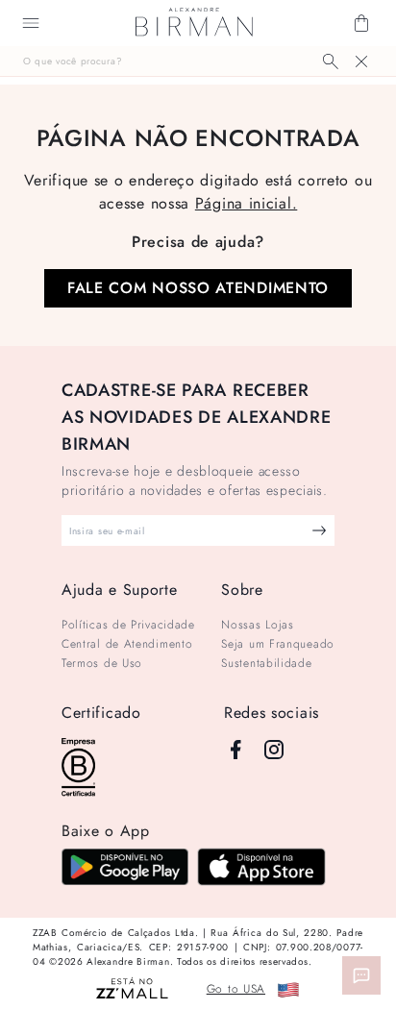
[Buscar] (330, 61)
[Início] (194, 23)
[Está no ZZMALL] (132, 989)
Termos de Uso (102, 663)
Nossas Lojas (257, 624)
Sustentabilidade (266, 663)
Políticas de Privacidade (128, 624)
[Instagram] (273, 749)
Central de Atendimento (127, 644)
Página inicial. (246, 203)
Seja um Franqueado (277, 644)
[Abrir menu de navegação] (30, 23)
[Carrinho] (361, 23)
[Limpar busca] (361, 61)
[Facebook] (235, 749)
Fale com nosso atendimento (198, 288)
